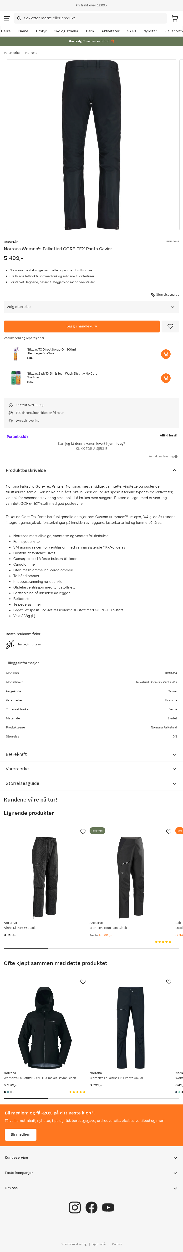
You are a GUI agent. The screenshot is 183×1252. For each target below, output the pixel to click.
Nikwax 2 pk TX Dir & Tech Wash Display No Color (63, 373)
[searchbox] (95, 18)
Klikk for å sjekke (91, 448)
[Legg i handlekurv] (166, 354)
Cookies (117, 1244)
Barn (90, 31)
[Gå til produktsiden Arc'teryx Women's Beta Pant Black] (131, 878)
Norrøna (31, 53)
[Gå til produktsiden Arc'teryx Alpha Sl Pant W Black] (45, 878)
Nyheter (150, 31)
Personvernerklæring (73, 1244)
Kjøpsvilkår (99, 1244)
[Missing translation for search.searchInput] (19, 18)
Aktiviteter (111, 31)
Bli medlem (20, 1134)
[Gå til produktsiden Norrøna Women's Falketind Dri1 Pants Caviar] (131, 1028)
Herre (6, 31)
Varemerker (12, 53)
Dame (23, 31)
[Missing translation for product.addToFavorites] (170, 326)
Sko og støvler (66, 31)
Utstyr (41, 31)
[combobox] (90, 18)
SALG (131, 31)
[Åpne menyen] (7, 18)
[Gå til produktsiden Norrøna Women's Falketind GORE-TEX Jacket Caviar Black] (45, 1028)
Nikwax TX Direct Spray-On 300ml (51, 349)
